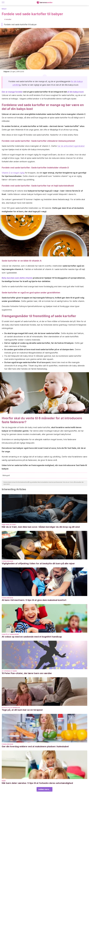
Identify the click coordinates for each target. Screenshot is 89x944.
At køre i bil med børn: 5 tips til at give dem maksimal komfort (34, 600)
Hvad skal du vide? (9, 524)
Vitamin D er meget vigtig (13, 173)
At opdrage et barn (9, 671)
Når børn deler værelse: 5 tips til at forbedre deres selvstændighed (37, 783)
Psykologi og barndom (11, 707)
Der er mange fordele (12, 92)
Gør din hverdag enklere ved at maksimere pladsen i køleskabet (35, 746)
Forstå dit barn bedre (10, 634)
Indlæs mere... (44, 789)
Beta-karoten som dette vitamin (17, 278)
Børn (4, 781)
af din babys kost (75, 92)
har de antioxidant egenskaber (71, 146)
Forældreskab (7, 561)
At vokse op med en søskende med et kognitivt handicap (32, 636)
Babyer (4, 9)
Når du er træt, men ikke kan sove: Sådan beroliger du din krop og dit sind (41, 527)
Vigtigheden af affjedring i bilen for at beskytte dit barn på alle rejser (38, 563)
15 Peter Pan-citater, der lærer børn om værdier (27, 673)
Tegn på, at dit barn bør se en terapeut (22, 710)
